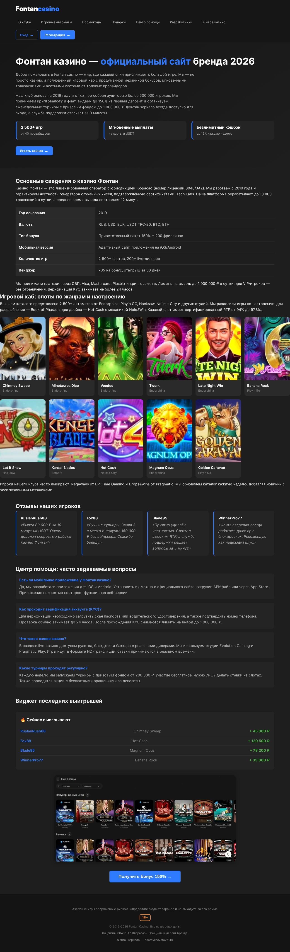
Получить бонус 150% (142, 876)
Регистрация (55, 35)
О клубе (24, 22)
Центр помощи (148, 22)
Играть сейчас (31, 151)
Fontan (37, 9)
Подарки (119, 22)
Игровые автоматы (56, 22)
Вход (24, 35)
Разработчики (181, 22)
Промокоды (92, 22)
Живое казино (214, 22)
